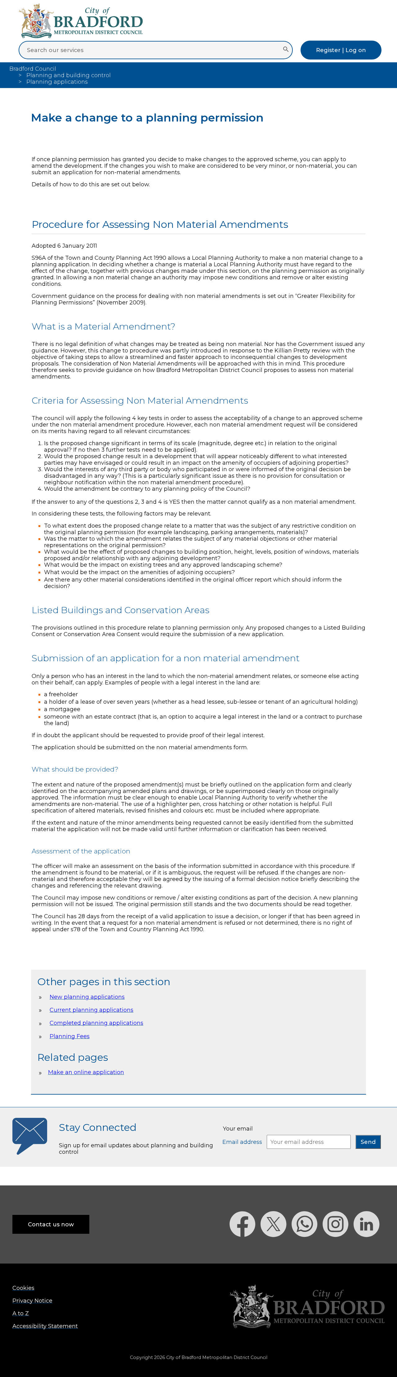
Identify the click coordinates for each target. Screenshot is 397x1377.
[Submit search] (286, 49)
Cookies (23, 1288)
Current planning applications (91, 1010)
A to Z (20, 1313)
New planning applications (87, 997)
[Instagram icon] (338, 1248)
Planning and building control (68, 75)
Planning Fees (70, 1036)
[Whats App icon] (307, 1248)
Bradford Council (32, 68)
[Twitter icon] (276, 1248)
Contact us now (51, 1224)
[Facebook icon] (245, 1248)
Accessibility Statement (45, 1326)
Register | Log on (341, 50)
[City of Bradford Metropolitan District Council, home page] (81, 36)
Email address (243, 1142)
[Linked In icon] (369, 1248)
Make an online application (86, 1072)
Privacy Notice (32, 1300)
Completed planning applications (96, 1023)
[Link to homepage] (307, 1306)
